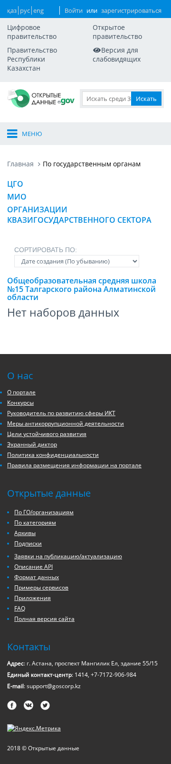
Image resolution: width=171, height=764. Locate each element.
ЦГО (15, 184)
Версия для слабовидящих (117, 54)
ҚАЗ (12, 10)
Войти (74, 10)
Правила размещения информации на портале (74, 465)
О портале (21, 392)
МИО (17, 196)
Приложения (32, 598)
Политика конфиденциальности (53, 455)
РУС (25, 10)
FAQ (19, 608)
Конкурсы (20, 403)
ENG (38, 10)
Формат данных (36, 577)
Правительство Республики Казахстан (32, 59)
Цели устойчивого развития (46, 434)
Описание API (33, 567)
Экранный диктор (32, 444)
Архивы (25, 533)
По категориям (35, 522)
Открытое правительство (117, 32)
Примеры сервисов (41, 587)
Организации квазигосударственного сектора (79, 214)
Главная (20, 163)
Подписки (28, 543)
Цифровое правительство (32, 32)
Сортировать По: (45, 250)
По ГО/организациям (44, 512)
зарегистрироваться (131, 10)
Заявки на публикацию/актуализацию (68, 556)
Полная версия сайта (44, 619)
